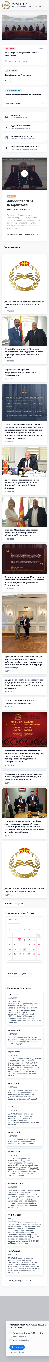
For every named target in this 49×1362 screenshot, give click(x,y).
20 (24, 949)
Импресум (13, 1352)
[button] (46, 5)
